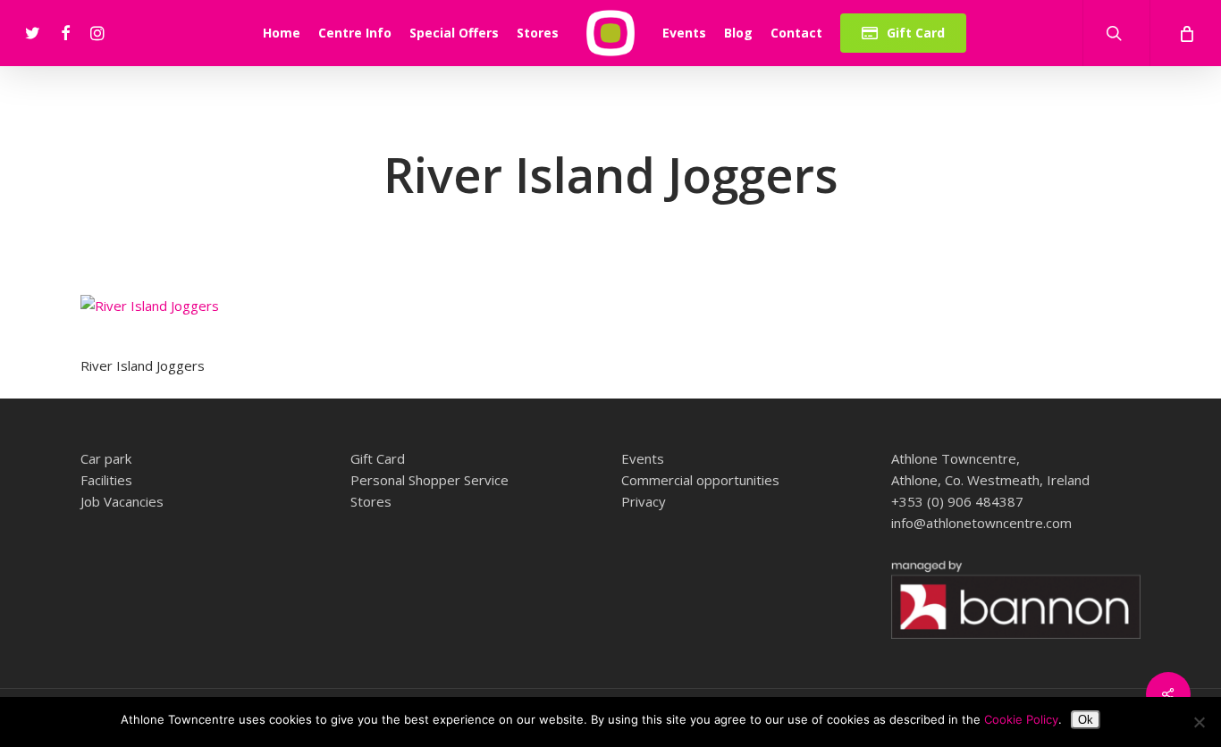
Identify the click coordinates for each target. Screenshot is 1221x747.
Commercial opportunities (700, 480)
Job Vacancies (122, 501)
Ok (1085, 719)
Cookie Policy (1021, 719)
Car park (105, 458)
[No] (1199, 722)
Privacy (643, 501)
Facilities (106, 480)
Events (642, 458)
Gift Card (377, 458)
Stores (371, 501)
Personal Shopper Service (429, 480)
